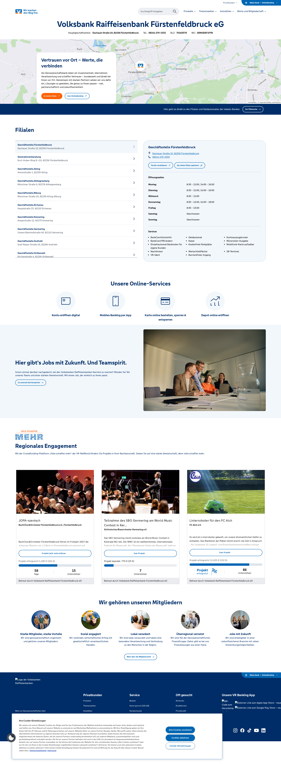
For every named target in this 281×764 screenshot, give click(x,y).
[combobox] (155, 11)
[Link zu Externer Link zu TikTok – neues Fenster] (249, 730)
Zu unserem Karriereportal (29, 382)
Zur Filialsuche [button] (251, 109)
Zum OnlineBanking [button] (75, 96)
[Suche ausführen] (175, 11)
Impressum (51, 750)
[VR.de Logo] (30, 11)
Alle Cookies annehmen (180, 730)
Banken (133, 701)
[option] (76, 147)
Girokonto (180, 701)
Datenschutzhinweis (38, 750)
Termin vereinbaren (159, 165)
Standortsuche (136, 711)
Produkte (87, 701)
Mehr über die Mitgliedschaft (139, 657)
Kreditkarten (181, 706)
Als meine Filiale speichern (188, 165)
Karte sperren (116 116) (139, 706)
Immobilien (87, 711)
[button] (11, 737)
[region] (117, 736)
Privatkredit (181, 711)
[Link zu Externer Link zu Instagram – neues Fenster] (235, 730)
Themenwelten (89, 706)
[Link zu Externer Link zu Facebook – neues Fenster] (242, 730)
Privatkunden (229, 3)
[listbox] (76, 199)
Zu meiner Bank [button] (50, 96)
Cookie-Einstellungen (180, 746)
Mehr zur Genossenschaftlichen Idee (30, 711)
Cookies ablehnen (180, 738)
